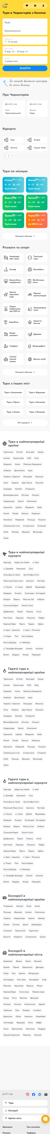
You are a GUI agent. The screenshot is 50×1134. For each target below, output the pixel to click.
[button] (35, 6)
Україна (14, 482)
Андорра (7, 489)
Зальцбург (34, 979)
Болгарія (30, 452)
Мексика (39, 476)
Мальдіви (27, 476)
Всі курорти (24, 422)
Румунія (42, 519)
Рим (16, 636)
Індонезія (7, 507)
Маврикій (19, 519)
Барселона (27, 967)
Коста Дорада (9, 642)
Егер (44, 979)
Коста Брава (27, 636)
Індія (30, 470)
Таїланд (15, 532)
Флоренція (33, 973)
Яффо (39, 1022)
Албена (40, 599)
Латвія (15, 513)
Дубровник (8, 611)
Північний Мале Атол (13, 581)
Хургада (7, 562)
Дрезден (40, 967)
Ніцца (6, 998)
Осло (30, 1022)
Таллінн (17, 1004)
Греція (40, 452)
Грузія (20, 501)
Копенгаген (29, 1004)
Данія (25, 924)
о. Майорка (25, 642)
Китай (6, 513)
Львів (5, 973)
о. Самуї (19, 587)
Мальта (25, 513)
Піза (17, 1010)
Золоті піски (27, 605)
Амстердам (8, 979)
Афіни (40, 624)
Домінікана (19, 470)
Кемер (25, 654)
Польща (31, 519)
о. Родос (7, 636)
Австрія (18, 489)
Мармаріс (36, 654)
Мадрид (41, 1029)
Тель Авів (21, 979)
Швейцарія (36, 924)
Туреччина (8, 452)
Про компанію (33, 1127)
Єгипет (19, 452)
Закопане (30, 1029)
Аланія (29, 648)
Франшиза (7, 1127)
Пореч (20, 611)
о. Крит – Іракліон (11, 630)
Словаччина (28, 526)
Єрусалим (18, 985)
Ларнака (19, 618)
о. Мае (36, 562)
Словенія (41, 526)
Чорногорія (18, 458)
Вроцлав (34, 998)
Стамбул (37, 1010)
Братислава (17, 1029)
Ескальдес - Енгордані (35, 593)
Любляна (7, 1010)
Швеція (41, 918)
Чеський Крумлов (11, 1035)
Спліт (38, 611)
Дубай (29, 587)
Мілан (39, 985)
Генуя (5, 1029)
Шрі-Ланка (27, 482)
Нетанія (7, 1004)
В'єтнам (25, 495)
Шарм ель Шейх (21, 562)
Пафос (41, 618)
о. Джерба (8, 568)
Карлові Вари (9, 624)
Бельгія (6, 937)
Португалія (20, 930)
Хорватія (7, 464)
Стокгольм (24, 992)
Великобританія (10, 495)
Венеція (37, 961)
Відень (17, 599)
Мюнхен (7, 985)
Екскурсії (13, 1110)
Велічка (23, 998)
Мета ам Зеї (28, 599)
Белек (6, 654)
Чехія (5, 538)
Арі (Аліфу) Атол (31, 575)
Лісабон (26, 1010)
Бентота (30, 581)
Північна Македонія (32, 464)
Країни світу (14, 1118)
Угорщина (30, 489)
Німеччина (32, 501)
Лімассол (31, 618)
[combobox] (35, 6)
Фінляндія (37, 532)
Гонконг (35, 495)
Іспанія (6, 458)
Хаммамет (21, 568)
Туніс (5, 482)
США (5, 532)
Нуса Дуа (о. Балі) (11, 575)
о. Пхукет (7, 587)
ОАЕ (29, 458)
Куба (39, 507)
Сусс (31, 568)
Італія (17, 464)
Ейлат (18, 1016)
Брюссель (7, 1016)
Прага (22, 624)
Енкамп (18, 593)
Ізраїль (19, 507)
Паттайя (41, 581)
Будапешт (8, 961)
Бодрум (15, 654)
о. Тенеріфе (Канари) (13, 648)
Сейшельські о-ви (11, 526)
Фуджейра (40, 587)
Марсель (27, 1035)
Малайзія (7, 519)
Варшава (21, 1022)
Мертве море (38, 992)
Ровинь (29, 611)
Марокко (36, 513)
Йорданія (29, 507)
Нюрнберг (41, 1016)
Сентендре (8, 1022)
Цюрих (42, 1004)
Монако (37, 1035)
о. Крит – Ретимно (31, 630)
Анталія (39, 648)
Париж (31, 624)
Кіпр (36, 458)
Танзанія (39, 482)
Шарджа (7, 593)
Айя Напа (7, 618)
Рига (14, 998)
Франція (26, 532)
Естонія (16, 924)
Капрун (6, 599)
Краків (6, 967)
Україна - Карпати (11, 476)
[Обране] (27, 6)
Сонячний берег (10, 605)
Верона (30, 985)
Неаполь (28, 1016)
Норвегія (18, 937)
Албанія (7, 470)
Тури (10, 1102)
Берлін (22, 973)
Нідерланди (8, 501)
